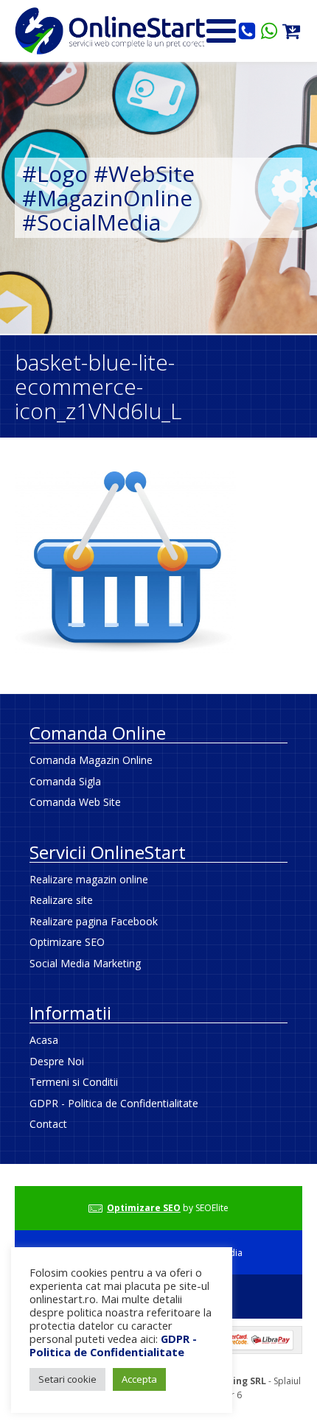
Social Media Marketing (85, 963)
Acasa (43, 1040)
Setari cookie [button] (67, 1379)
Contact (48, 1124)
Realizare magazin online (88, 879)
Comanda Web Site (75, 802)
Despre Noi (56, 1061)
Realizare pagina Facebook (93, 921)
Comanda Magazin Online (91, 760)
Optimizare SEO (67, 942)
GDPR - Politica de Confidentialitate (113, 1103)
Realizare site (61, 900)
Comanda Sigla (65, 781)
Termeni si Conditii (73, 1082)
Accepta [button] (139, 1379)
